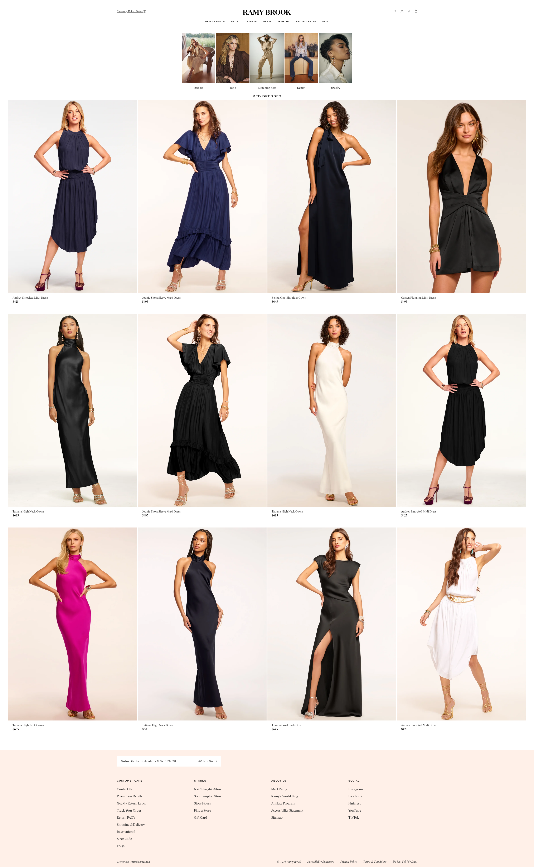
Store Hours (202, 803)
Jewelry (284, 21)
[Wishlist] (409, 11)
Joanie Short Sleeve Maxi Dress (161, 297)
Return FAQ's (126, 817)
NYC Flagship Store (208, 789)
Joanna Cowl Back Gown (287, 725)
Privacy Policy (348, 861)
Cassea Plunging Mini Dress (418, 297)
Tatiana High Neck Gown (28, 511)
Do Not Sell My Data (405, 861)
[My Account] (401, 11)
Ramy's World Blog (284, 796)
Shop (234, 21)
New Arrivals (215, 21)
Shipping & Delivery (131, 825)
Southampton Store (208, 796)
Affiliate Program (283, 803)
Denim (267, 21)
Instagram (355, 789)
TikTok (353, 817)
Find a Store (202, 810)
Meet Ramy (279, 789)
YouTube (354, 810)
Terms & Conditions (375, 861)
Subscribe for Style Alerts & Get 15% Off (148, 761)
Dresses (251, 21)
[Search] (395, 11)
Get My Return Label (131, 803)
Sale (325, 21)
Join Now (206, 761)
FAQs (121, 846)
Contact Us (124, 789)
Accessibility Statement (287, 810)
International (126, 832)
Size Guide (124, 839)
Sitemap (277, 817)
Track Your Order (129, 810)
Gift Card (200, 817)
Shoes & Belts (306, 21)
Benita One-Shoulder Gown (289, 297)
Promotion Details (129, 796)
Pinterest (354, 803)
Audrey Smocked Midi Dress (30, 297)
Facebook (355, 796)
